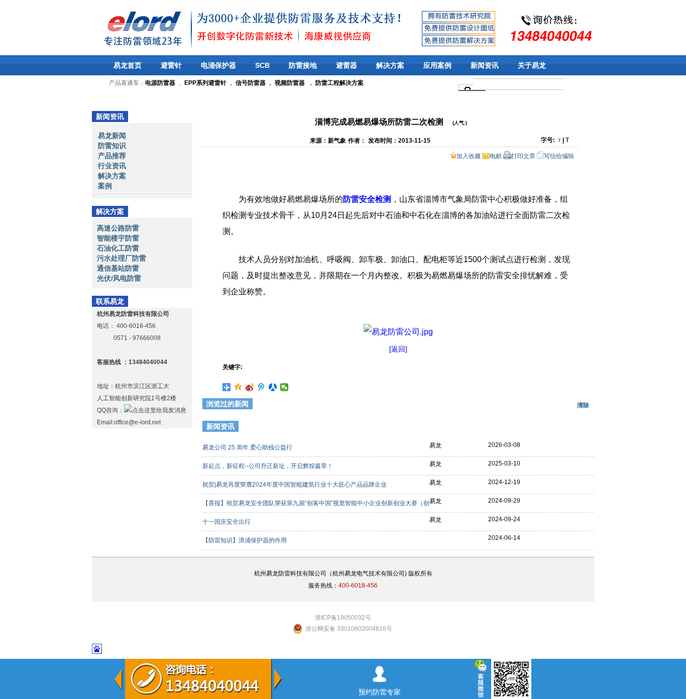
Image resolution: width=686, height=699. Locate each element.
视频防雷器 (290, 82)
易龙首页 (127, 65)
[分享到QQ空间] (238, 387)
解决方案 (390, 65)
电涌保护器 (218, 65)
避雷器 (346, 65)
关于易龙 (532, 65)
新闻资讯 (485, 65)
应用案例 (437, 65)
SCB (262, 65)
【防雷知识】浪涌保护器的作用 (245, 540)
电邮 (496, 156)
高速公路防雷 (118, 228)
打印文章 (523, 156)
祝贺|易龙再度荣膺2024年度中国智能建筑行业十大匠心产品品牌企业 (295, 484)
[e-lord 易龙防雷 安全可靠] (116, 27)
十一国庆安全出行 (227, 521)
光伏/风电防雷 (119, 278)
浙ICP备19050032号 (343, 617)
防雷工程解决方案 (339, 82)
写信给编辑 (559, 156)
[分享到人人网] (273, 387)
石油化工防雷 (118, 248)
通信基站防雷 (118, 268)
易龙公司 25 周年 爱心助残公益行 (248, 447)
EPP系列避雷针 (205, 82)
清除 (583, 405)
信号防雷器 (251, 82)
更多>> (577, 427)
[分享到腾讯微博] (261, 387)
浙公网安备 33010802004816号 (348, 628)
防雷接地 (303, 65)
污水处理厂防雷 (121, 258)
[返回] (398, 349)
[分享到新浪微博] (250, 387)
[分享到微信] (284, 387)
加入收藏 (468, 156)
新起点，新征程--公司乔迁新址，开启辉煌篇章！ (268, 466)
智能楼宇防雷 (118, 238)
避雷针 (171, 65)
